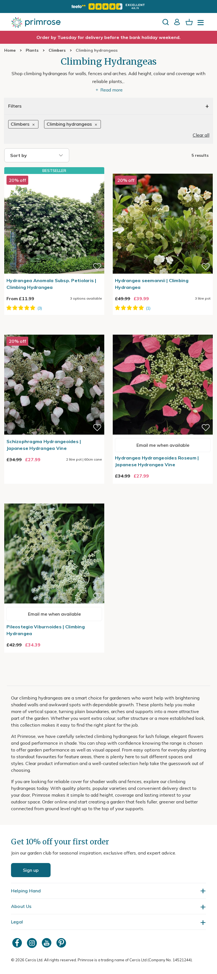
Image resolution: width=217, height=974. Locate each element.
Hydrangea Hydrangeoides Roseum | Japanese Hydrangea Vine (157, 461)
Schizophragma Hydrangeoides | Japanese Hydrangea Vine (43, 445)
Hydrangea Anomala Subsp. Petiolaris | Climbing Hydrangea (51, 284)
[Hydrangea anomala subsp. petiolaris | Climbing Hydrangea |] (54, 224)
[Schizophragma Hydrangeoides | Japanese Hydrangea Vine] (54, 331)
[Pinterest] (62, 943)
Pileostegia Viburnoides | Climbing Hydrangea (45, 630)
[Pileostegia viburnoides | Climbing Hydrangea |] (54, 500)
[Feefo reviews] (108, 6)
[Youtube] (47, 943)
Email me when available (162, 445)
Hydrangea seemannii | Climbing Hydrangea (151, 284)
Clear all (201, 135)
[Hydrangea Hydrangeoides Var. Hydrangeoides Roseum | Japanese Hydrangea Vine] (163, 331)
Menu (201, 24)
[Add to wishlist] (97, 266)
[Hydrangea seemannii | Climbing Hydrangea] (163, 170)
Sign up (31, 870)
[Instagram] (32, 943)
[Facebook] (18, 943)
